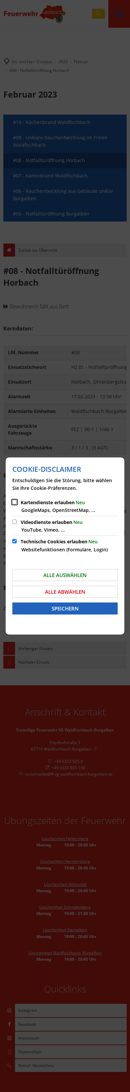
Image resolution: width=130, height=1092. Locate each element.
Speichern (65, 608)
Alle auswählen (65, 575)
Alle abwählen (65, 591)
